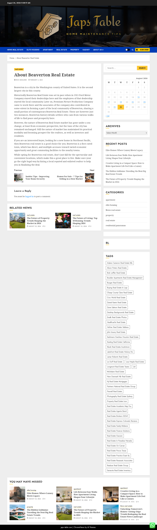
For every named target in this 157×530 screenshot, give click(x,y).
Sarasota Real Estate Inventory (119, 470)
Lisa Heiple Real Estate (135, 361)
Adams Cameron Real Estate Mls (119, 263)
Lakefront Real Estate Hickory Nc (120, 352)
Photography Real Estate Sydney (119, 396)
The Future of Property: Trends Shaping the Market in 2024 (38, 221)
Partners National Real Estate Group (121, 386)
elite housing (33, 50)
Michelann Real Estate (115, 371)
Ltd (134, 366)
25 (115, 107)
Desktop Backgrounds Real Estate (120, 312)
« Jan (108, 116)
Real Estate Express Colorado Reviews (122, 421)
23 (144, 102)
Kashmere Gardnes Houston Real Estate (122, 337)
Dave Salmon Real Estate (117, 307)
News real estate (15, 50)
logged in (29, 196)
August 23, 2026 (81, 226)
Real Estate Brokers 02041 (117, 416)
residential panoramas (116, 225)
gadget (86, 50)
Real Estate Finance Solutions (118, 431)
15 (139, 97)
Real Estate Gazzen (115, 436)
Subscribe (144, 50)
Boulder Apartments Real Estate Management (124, 277)
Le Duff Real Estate (114, 361)
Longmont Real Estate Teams (118, 366)
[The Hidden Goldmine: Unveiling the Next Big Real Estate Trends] (17, 512)
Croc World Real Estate (116, 297)
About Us (97, 50)
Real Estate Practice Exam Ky (118, 455)
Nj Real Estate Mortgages (117, 381)
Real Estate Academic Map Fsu (119, 406)
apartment (48, 50)
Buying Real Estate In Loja (117, 287)
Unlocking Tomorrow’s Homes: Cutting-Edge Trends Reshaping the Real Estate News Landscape (133, 513)
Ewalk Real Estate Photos (117, 317)
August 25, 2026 (35, 226)
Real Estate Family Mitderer (117, 426)
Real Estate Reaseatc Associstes (119, 460)
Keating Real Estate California (118, 342)
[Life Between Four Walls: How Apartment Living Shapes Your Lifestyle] (64, 494)
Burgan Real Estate (114, 282)
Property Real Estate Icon (117, 401)
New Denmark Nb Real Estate (119, 376)
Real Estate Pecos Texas (116, 450)
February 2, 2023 (36, 80)
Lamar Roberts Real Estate (117, 357)
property (74, 50)
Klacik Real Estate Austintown (118, 347)
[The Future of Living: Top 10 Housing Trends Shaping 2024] (63, 220)
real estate (61, 50)
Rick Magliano (21, 80)
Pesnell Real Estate (114, 391)
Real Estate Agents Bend (117, 411)
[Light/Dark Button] (127, 50)
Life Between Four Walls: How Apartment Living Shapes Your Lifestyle (85, 494)
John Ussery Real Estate (116, 332)
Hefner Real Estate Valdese (118, 327)
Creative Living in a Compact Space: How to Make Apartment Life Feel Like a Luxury (132, 495)
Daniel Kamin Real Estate (116, 302)
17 (109, 102)
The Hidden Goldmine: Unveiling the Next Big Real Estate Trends (40, 512)
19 (121, 102)
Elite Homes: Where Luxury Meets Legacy (124, 150)
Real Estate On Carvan (116, 445)
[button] (132, 50)
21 (133, 102)
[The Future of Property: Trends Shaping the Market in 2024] (17, 220)
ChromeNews (79, 527)
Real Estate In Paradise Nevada (119, 440)
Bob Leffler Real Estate (116, 273)
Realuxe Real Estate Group (117, 465)
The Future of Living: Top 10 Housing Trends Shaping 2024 (85, 221)
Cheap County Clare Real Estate (119, 292)
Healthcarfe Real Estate (116, 322)
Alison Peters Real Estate (117, 268)
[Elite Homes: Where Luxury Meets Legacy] (17, 494)
